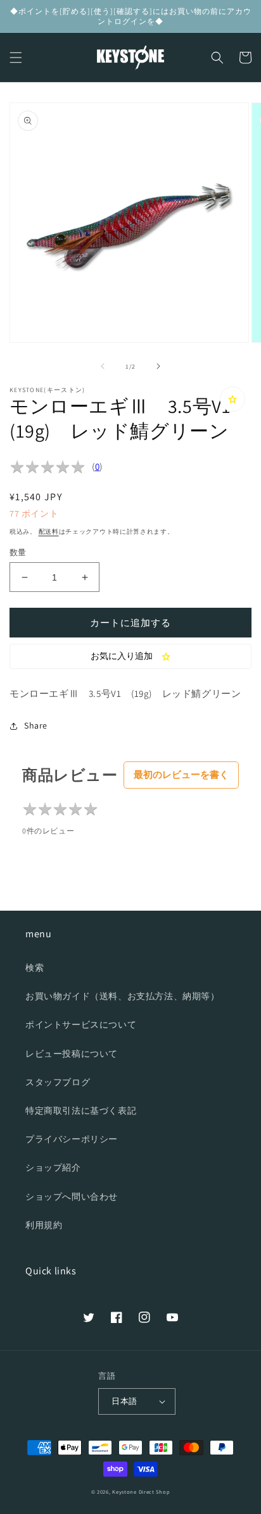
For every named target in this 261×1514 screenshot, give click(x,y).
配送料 (49, 531)
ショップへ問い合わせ (71, 1196)
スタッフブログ (57, 1082)
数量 (18, 552)
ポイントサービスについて (80, 1024)
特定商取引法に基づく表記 (80, 1110)
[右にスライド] (158, 366)
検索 (34, 967)
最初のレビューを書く (181, 774)
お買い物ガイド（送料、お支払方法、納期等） (122, 996)
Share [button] (36, 725)
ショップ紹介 (53, 1167)
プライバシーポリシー (71, 1139)
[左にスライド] (103, 366)
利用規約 (43, 1225)
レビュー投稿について (71, 1053)
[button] (16, 57)
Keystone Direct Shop (141, 1491)
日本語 (124, 1401)
